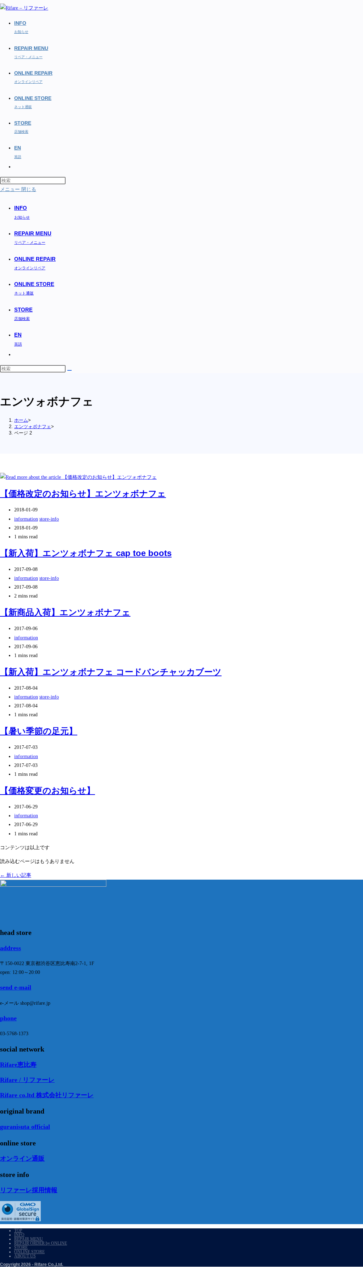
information (26, 519)
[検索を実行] (69, 370)
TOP (18, 1230)
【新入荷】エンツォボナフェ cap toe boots (86, 553)
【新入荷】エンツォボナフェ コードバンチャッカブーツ (111, 672)
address (10, 948)
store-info (49, 519)
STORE (21, 1247)
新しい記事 (15, 875)
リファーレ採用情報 (28, 1190)
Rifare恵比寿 (18, 1064)
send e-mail (15, 987)
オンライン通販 (22, 1158)
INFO (19, 1234)
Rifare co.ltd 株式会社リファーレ (47, 1095)
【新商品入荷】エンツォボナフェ (65, 612)
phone (8, 1018)
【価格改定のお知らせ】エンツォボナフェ (83, 493)
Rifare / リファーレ (27, 1079)
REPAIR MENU (28, 1239)
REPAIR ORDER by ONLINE (40, 1243)
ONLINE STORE (29, 1251)
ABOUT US (25, 1256)
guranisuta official (25, 1126)
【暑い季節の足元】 (38, 731)
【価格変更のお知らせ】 (47, 790)
